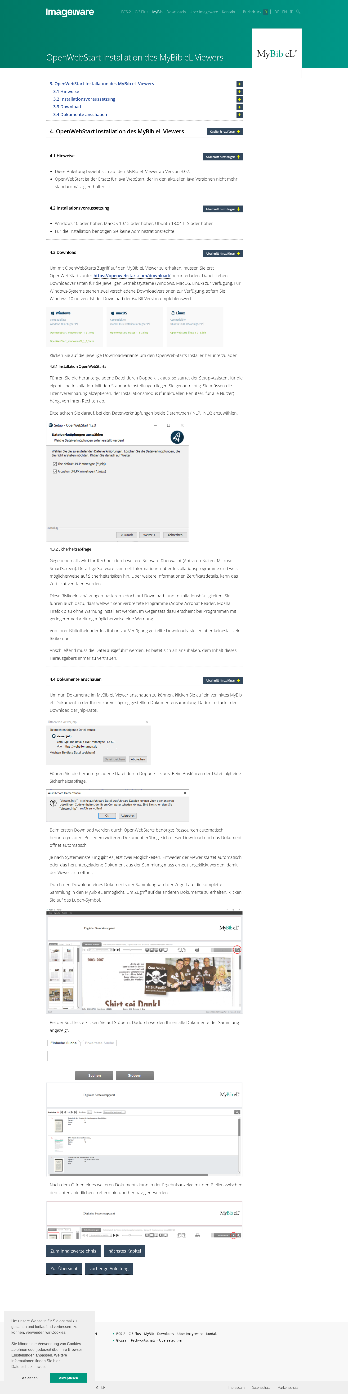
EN (284, 11)
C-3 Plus (141, 11)
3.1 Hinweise (66, 91)
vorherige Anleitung (109, 1268)
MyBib (157, 11)
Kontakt (228, 11)
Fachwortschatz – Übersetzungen (157, 1340)
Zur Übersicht (63, 1268)
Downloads (176, 11)
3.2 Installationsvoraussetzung (84, 99)
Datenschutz (261, 1387)
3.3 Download (67, 106)
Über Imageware (204, 11)
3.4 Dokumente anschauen (80, 114)
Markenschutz (287, 1387)
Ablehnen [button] (30, 1378)
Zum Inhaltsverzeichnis (73, 1251)
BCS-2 (126, 11)
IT (291, 11)
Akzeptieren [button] (68, 1378)
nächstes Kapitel (124, 1251)
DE (276, 11)
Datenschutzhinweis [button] (28, 1367)
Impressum (236, 1387)
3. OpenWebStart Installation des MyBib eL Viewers (102, 83)
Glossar (122, 1340)
